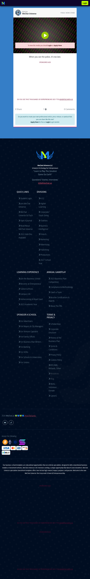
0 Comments (69, 109)
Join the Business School (30, 278)
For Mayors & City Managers (31, 326)
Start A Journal (26, 220)
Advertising (44, 244)
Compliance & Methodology (61, 287)
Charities (44, 220)
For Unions (24, 362)
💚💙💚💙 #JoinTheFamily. (25, 415)
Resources (54, 373)
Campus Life (25, 294)
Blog (52, 378)
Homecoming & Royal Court (31, 299)
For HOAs (24, 352)
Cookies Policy (56, 359)
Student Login (26, 198)
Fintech (43, 234)
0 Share (18, 109)
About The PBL (56, 306)
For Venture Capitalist (29, 331)
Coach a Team (56, 292)
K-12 (42, 198)
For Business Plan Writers (30, 341)
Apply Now (58, 45)
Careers (53, 395)
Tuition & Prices (26, 288)
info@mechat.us (45, 183)
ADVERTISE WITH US (66, 99)
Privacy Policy (55, 354)
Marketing (44, 239)
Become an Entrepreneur (30, 283)
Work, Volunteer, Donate (53, 387)
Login (85, 3)
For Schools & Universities (31, 357)
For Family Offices (27, 336)
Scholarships (55, 324)
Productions (45, 254)
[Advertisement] (45, 80)
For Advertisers (26, 321)
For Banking (25, 346)
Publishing (44, 249)
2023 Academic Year (28, 304)
